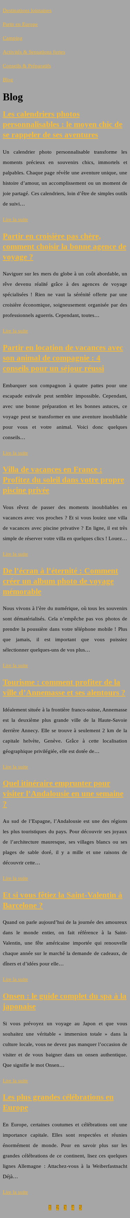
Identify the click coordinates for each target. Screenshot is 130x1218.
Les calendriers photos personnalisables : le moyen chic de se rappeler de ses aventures (62, 124)
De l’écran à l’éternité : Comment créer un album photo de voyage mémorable (60, 581)
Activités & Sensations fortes (34, 52)
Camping (13, 38)
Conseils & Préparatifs (27, 66)
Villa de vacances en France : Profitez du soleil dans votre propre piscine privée (63, 479)
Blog (8, 79)
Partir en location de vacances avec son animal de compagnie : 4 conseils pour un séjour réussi (63, 358)
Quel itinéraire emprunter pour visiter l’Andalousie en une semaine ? (63, 793)
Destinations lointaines (27, 10)
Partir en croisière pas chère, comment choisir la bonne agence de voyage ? (64, 246)
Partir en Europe (20, 24)
